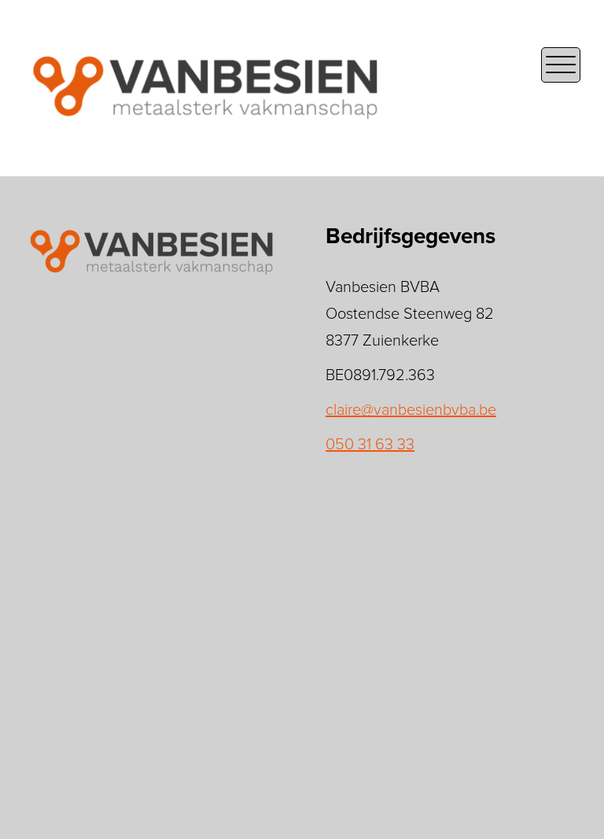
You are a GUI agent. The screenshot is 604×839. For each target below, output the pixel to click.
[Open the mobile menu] (560, 65)
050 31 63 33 (370, 445)
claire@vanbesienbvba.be (411, 410)
